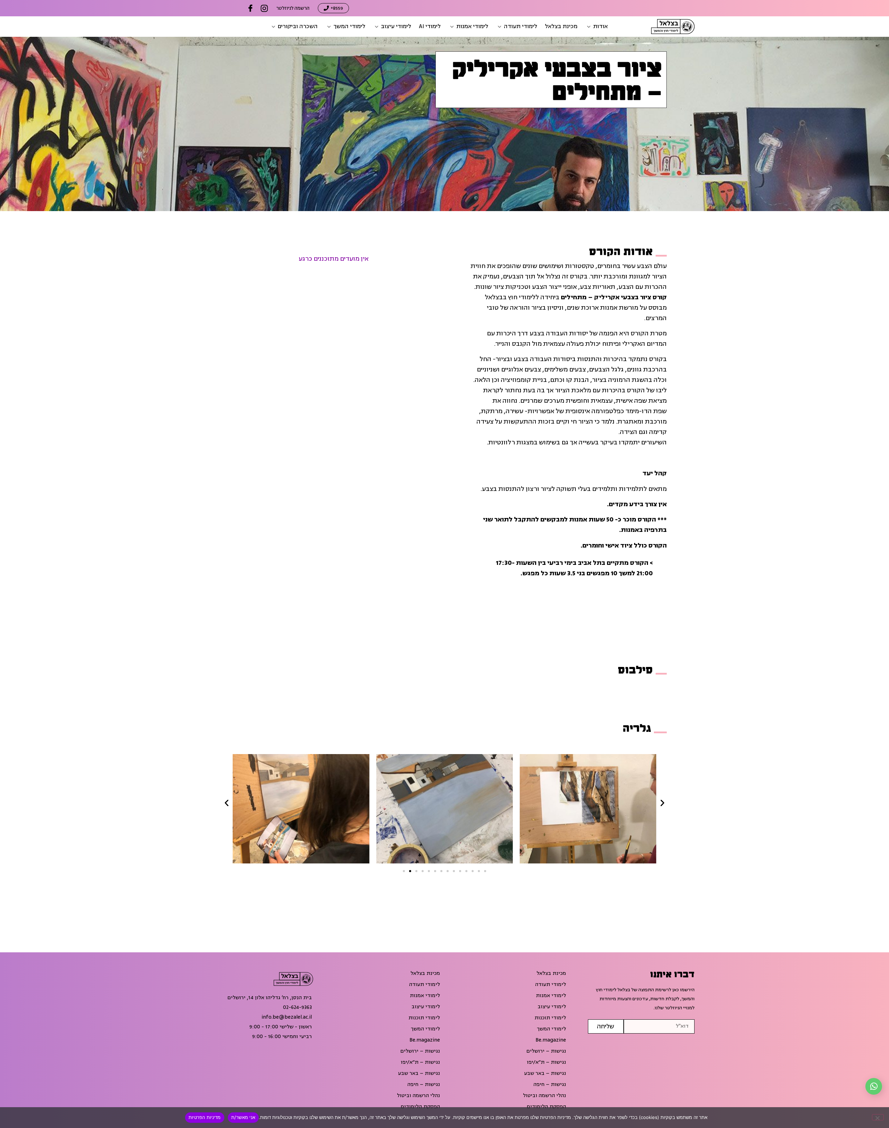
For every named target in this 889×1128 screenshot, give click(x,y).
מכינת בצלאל (551, 973)
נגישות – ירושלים (546, 1051)
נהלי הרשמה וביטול (544, 1095)
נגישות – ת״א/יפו (546, 1062)
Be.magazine (550, 1040)
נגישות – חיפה (549, 1084)
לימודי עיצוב (552, 1006)
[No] (878, 1117)
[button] (596, 26)
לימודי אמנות (551, 995)
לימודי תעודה (550, 984)
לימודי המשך (551, 1029)
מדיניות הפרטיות (205, 1117)
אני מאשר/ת (243, 1117)
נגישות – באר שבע (545, 1073)
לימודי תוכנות (550, 1017)
